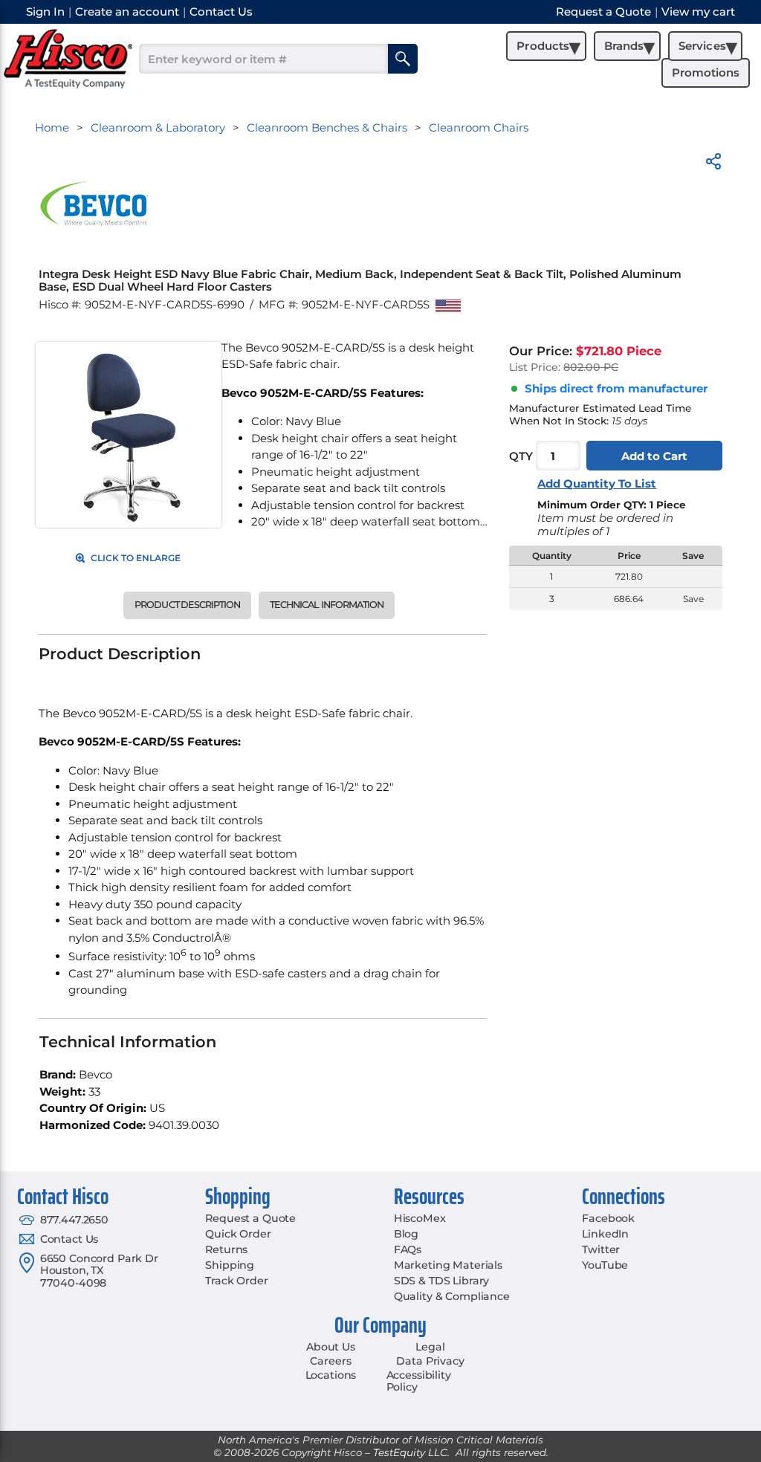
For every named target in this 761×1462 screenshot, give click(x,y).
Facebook (608, 1218)
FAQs (407, 1249)
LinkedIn (605, 1234)
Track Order (236, 1281)
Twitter (601, 1249)
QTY (521, 456)
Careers (330, 1361)
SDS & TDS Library (442, 1281)
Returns (226, 1249)
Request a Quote (250, 1218)
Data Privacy (430, 1361)
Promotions (705, 72)
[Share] (713, 163)
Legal (429, 1347)
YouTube (605, 1265)
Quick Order (238, 1234)
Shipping (229, 1265)
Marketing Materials (448, 1265)
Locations (331, 1375)
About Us (330, 1347)
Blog (406, 1234)
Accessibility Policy (418, 1381)
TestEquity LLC (410, 1452)
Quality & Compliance (452, 1296)
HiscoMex (420, 1218)
